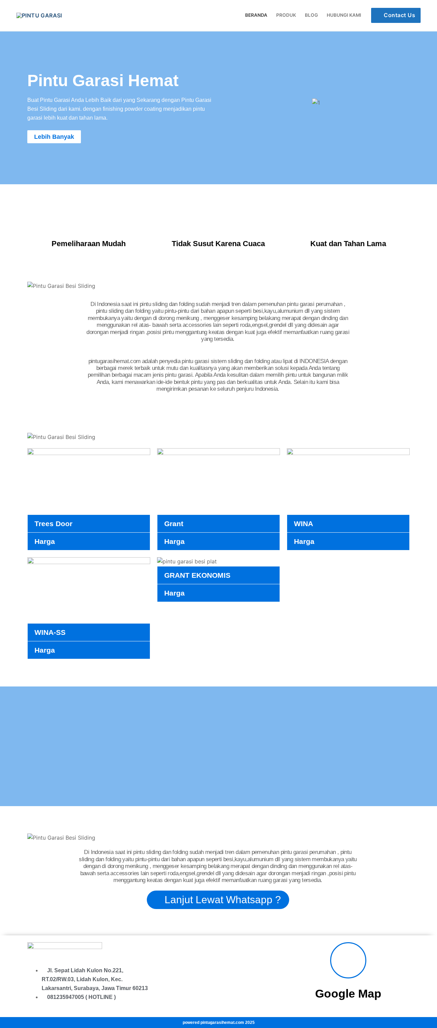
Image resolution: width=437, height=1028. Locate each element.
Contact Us (398, 15)
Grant (173, 524)
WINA (303, 524)
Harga (44, 541)
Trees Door (53, 524)
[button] (228, 102)
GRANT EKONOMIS (197, 575)
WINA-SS (50, 632)
